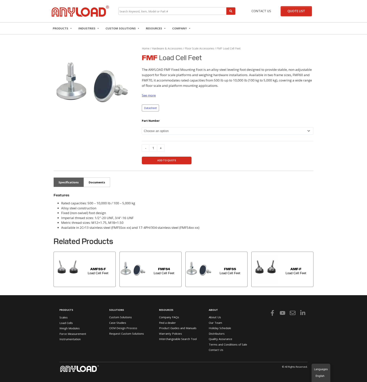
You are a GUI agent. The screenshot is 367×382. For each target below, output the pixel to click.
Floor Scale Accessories (199, 48)
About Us (215, 317)
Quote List (296, 11)
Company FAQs (169, 317)
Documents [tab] (97, 182)
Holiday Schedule (220, 328)
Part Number (151, 120)
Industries (86, 28)
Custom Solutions (121, 28)
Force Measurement (72, 334)
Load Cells (66, 323)
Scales (63, 317)
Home (145, 48)
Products (60, 28)
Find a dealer (167, 323)
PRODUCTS (66, 310)
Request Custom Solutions (126, 333)
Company (179, 28)
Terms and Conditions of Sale (228, 344)
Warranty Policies (170, 333)
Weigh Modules (69, 328)
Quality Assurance (220, 339)
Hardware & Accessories (167, 48)
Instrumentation (70, 339)
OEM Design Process (123, 328)
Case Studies (117, 323)
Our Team (215, 323)
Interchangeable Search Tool (178, 339)
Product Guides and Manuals (177, 328)
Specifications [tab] (68, 182)
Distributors (217, 333)
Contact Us (261, 11)
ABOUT (213, 310)
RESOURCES (154, 28)
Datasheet (150, 108)
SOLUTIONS (116, 310)
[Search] (230, 11)
